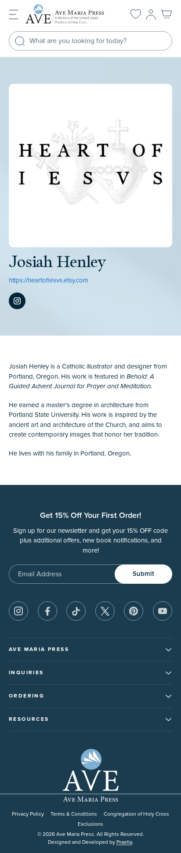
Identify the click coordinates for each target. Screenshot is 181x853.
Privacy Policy (28, 814)
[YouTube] (162, 611)
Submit (143, 574)
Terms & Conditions (74, 814)
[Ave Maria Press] (69, 14)
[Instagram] (17, 301)
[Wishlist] (135, 14)
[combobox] (90, 41)
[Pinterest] (133, 611)
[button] (13, 14)
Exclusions (90, 824)
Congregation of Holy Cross (136, 814)
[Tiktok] (76, 611)
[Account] (151, 14)
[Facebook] (47, 611)
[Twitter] (105, 611)
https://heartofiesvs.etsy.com (48, 280)
